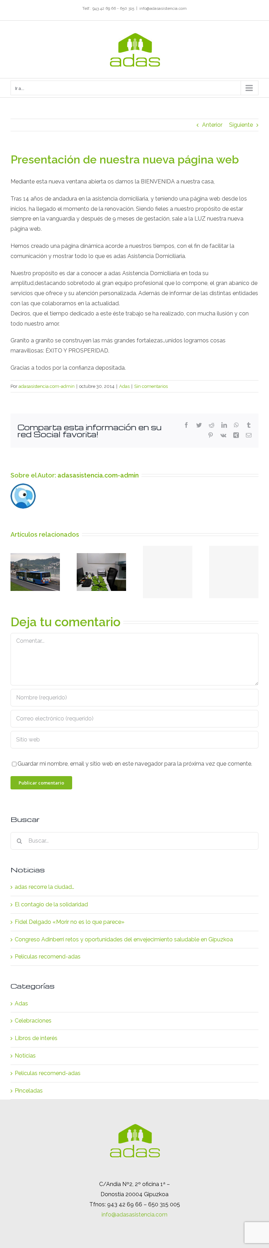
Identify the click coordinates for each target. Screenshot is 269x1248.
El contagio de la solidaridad (51, 904)
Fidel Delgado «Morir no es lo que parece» (69, 922)
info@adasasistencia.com (163, 8)
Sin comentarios (151, 386)
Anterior (212, 124)
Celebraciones (33, 1020)
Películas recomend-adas (48, 956)
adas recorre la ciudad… (44, 887)
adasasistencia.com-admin (47, 386)
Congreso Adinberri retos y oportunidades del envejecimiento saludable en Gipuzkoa (124, 939)
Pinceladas (29, 1090)
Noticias (25, 1055)
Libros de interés (36, 1038)
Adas (124, 386)
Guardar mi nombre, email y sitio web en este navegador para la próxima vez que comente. (135, 763)
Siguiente (241, 124)
